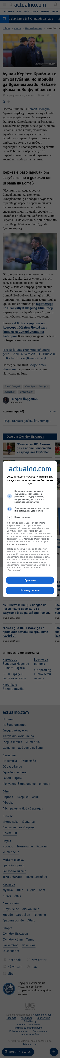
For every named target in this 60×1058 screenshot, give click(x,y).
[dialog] (30, 529)
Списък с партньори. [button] (17, 544)
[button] (30, 517)
